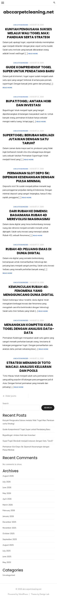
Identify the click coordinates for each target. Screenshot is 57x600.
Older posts (10, 396)
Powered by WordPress (18, 594)
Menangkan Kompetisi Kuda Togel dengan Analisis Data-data (28, 329)
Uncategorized (20, 25)
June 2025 (7, 556)
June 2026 (7, 487)
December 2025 (9, 522)
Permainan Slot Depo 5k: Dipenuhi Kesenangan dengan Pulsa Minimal (28, 177)
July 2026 (6, 482)
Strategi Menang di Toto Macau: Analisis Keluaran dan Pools (28, 367)
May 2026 (7, 493)
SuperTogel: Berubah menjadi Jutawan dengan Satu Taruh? (28, 139)
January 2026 (8, 516)
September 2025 (10, 539)
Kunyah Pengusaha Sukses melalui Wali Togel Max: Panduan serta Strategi (28, 33)
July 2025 (6, 551)
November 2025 (9, 528)
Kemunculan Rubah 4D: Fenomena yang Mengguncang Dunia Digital (28, 291)
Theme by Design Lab (40, 594)
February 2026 (9, 510)
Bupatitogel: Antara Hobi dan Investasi (28, 103)
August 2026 (8, 476)
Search (6, 403)
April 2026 (7, 499)
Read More (33, 54)
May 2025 (7, 562)
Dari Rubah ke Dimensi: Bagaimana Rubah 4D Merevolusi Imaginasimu (28, 215)
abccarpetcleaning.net (28, 12)
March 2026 (8, 505)
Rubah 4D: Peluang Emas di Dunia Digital (28, 251)
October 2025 (8, 533)
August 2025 (8, 545)
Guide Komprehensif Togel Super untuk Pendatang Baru (28, 69)
